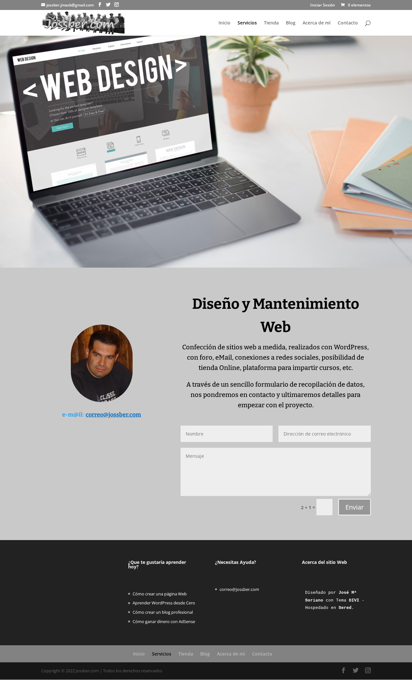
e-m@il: (73, 414)
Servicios (247, 23)
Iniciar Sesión (322, 5)
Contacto (348, 23)
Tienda (271, 23)
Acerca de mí (317, 23)
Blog (290, 23)
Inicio (224, 23)
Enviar (354, 507)
